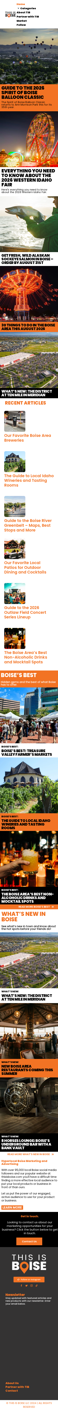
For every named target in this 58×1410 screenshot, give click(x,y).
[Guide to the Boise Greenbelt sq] (14, 497)
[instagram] (31, 1285)
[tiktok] (36, 1285)
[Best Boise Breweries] (14, 412)
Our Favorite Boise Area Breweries (27, 438)
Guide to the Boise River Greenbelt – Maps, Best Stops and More (28, 525)
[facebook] (21, 1285)
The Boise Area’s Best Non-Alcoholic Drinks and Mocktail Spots (25, 657)
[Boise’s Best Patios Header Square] (14, 539)
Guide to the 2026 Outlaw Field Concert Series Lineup (25, 612)
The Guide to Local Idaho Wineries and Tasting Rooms (29, 480)
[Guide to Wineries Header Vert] (14, 452)
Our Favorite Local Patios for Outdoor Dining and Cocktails (25, 567)
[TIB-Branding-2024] (10, 12)
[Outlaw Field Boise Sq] (14, 584)
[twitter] (26, 1285)
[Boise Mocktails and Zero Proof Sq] (14, 629)
